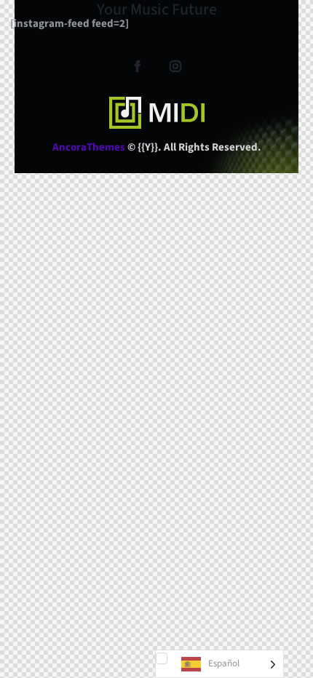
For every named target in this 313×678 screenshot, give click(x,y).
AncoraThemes (88, 147)
